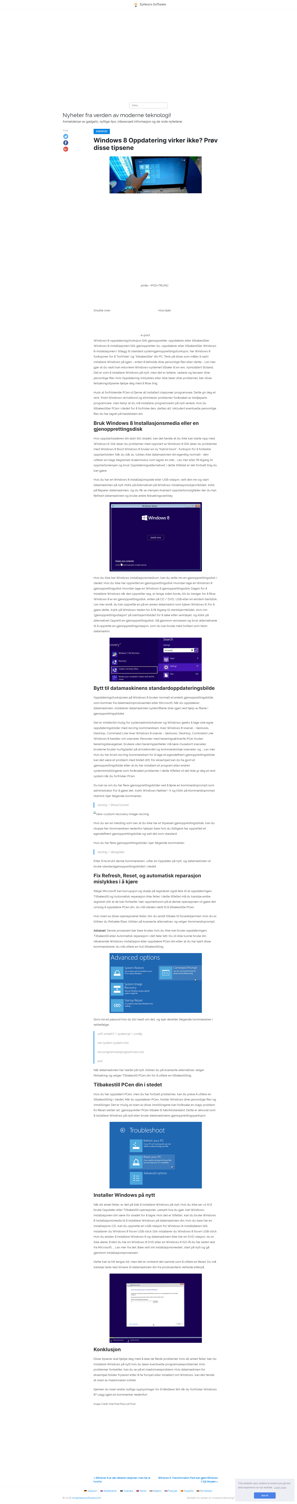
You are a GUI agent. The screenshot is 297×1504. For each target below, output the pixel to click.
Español (188, 1490)
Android (102, 131)
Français (172, 1490)
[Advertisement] (148, 35)
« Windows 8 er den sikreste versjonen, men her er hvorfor (122, 1479)
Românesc (206, 1490)
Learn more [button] (280, 1487)
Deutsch (92, 1490)
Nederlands (110, 1490)
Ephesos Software (152, 4)
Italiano (157, 1490)
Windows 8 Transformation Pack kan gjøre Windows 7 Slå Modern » (188, 1479)
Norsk (143, 1490)
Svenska (128, 1490)
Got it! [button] (265, 1495)
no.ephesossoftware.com (86, 1497)
